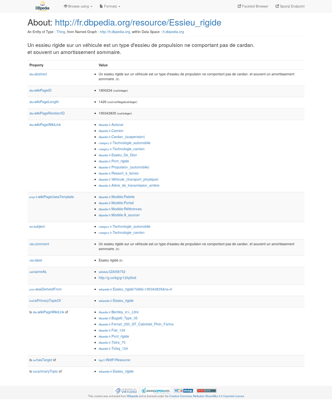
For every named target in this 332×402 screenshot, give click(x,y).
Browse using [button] (78, 6)
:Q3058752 (112, 271)
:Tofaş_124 (113, 348)
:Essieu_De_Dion (118, 154)
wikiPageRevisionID (47, 113)
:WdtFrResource (114, 359)
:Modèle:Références (120, 208)
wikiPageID (40, 90)
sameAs (37, 271)
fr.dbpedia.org (173, 31)
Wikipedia (132, 396)
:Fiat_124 (112, 330)
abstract (38, 73)
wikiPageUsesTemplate (51, 196)
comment (39, 243)
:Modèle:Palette (117, 196)
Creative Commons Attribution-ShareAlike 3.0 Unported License (206, 396)
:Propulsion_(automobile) (124, 167)
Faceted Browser (254, 6)
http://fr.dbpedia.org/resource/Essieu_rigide (138, 22)
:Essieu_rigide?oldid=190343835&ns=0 (135, 289)
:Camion (111, 130)
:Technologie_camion (122, 148)
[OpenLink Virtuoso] (126, 390)
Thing (60, 31)
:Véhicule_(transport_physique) (128, 179)
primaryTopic (45, 371)
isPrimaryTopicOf (45, 300)
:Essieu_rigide (116, 300)
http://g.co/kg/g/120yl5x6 (117, 277)
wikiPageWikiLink (45, 124)
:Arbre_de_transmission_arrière (129, 185)
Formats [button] (110, 6)
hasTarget (42, 359)
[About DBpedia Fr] (42, 6)
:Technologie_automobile (124, 142)
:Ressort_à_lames (119, 173)
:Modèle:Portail (116, 202)
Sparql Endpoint (292, 6)
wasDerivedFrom (45, 289)
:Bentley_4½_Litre (119, 311)
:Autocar (111, 124)
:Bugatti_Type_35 (118, 317)
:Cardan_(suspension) (122, 136)
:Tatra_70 (112, 342)
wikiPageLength (44, 101)
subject (37, 226)
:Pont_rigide (114, 160)
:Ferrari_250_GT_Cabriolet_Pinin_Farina (136, 324)
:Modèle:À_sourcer (119, 214)
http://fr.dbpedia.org (115, 31)
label (35, 260)
